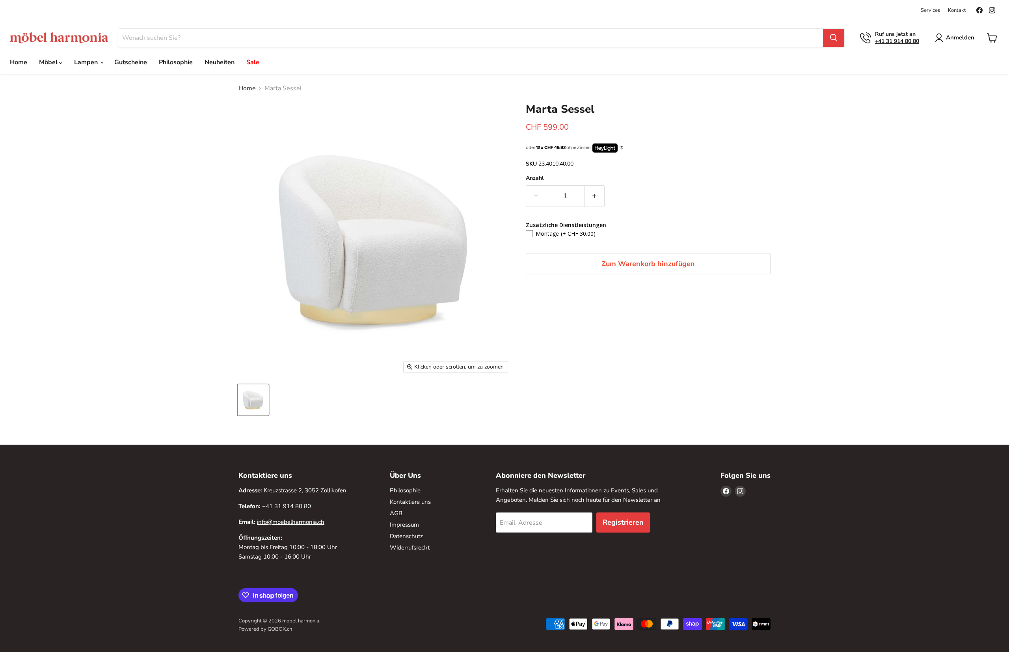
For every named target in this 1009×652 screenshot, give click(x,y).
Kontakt (957, 10)
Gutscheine (130, 62)
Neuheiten (220, 62)
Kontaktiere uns (410, 502)
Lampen (86, 62)
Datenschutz (406, 536)
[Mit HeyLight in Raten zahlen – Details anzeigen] (621, 148)
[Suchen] (833, 38)
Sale (252, 62)
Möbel (49, 62)
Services (930, 10)
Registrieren (623, 522)
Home (18, 62)
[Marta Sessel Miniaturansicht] (253, 399)
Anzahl (535, 178)
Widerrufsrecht (410, 547)
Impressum (404, 525)
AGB (396, 513)
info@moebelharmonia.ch (290, 522)
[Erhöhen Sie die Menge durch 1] (595, 196)
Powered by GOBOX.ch (265, 629)
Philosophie (176, 62)
